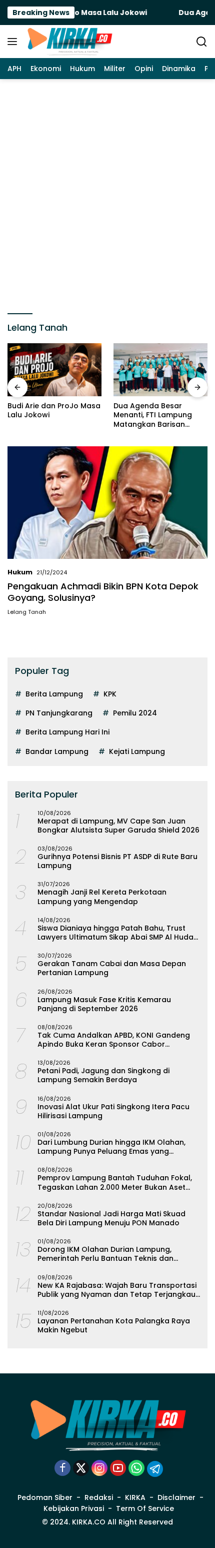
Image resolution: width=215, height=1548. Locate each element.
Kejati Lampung (137, 751)
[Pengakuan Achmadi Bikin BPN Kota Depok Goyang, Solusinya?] (108, 502)
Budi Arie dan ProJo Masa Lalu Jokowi (54, 410)
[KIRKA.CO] (68, 42)
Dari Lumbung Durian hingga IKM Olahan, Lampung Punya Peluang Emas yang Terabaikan (112, 1147)
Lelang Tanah (27, 612)
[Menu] (14, 41)
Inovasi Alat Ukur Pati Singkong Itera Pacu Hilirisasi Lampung (114, 1111)
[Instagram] (100, 1468)
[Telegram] (155, 1469)
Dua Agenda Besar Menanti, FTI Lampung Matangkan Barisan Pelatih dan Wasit (153, 415)
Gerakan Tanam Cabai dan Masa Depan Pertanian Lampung (112, 968)
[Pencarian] (202, 42)
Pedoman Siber (45, 1497)
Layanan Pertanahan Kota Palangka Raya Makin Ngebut (114, 1325)
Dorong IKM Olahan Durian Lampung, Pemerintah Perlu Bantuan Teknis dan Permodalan (106, 1254)
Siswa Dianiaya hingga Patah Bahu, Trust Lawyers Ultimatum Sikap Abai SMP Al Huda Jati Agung (116, 933)
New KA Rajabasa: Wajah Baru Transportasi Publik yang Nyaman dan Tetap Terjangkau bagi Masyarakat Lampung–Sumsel (117, 1290)
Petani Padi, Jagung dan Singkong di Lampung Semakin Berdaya (104, 1075)
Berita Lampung (54, 694)
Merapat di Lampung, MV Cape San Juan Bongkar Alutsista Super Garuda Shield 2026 (119, 826)
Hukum (20, 572)
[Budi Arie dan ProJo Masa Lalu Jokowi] (55, 369)
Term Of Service (145, 1508)
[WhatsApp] (136, 1468)
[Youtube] (118, 1468)
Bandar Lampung (57, 751)
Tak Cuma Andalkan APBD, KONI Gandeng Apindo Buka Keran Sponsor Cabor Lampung (114, 1040)
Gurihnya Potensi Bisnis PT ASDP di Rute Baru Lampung (118, 861)
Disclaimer (177, 1497)
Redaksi (98, 1497)
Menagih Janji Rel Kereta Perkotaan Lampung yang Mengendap (102, 897)
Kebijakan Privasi (74, 1508)
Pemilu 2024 (135, 713)
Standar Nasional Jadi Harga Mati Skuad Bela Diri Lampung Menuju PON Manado (112, 1218)
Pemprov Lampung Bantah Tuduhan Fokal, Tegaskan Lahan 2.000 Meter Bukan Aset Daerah (115, 1182)
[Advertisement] (107, 191)
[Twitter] (81, 1468)
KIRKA (135, 1497)
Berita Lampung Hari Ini (68, 732)
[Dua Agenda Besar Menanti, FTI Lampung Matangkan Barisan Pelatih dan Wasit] (161, 369)
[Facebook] (62, 1468)
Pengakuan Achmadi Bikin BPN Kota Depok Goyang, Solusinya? (103, 592)
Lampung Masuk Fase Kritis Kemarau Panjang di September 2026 (104, 1004)
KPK (110, 694)
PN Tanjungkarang (59, 713)
